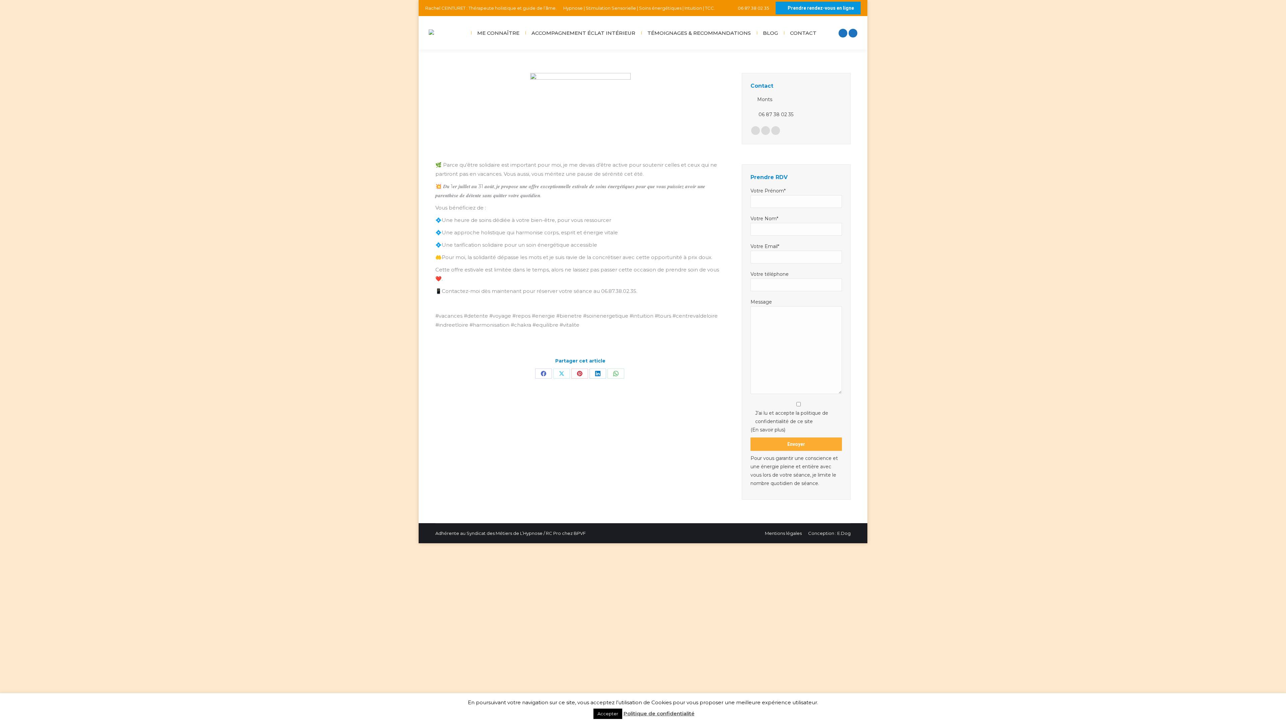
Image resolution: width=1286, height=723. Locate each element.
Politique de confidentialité (659, 713)
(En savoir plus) (768, 430)
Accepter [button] (607, 713)
